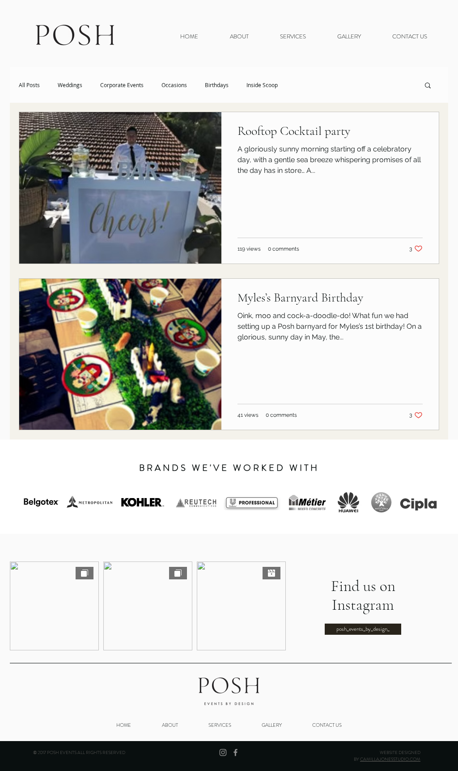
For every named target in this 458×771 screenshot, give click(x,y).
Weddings (70, 85)
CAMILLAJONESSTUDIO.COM (390, 759)
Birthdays (217, 85)
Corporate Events (122, 85)
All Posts (29, 85)
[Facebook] (235, 752)
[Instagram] (223, 752)
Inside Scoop (262, 85)
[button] (349, 36)
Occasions (174, 85)
